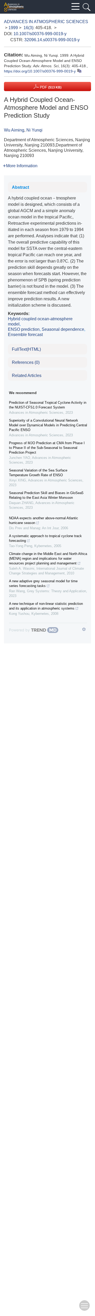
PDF (50, 87)
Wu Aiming (14, 130)
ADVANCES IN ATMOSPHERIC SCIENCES (46, 21)
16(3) (28, 27)
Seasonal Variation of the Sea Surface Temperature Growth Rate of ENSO (38, 472)
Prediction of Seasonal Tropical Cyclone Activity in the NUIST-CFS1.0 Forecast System (47, 405)
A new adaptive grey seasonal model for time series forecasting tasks (43, 583)
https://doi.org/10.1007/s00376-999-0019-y (40, 71)
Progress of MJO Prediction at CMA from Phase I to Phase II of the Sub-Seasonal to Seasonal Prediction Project (47, 447)
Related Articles (26, 375)
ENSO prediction (24, 329)
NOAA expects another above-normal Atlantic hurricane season (43, 520)
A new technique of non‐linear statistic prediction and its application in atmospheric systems (46, 606)
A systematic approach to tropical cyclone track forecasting (45, 538)
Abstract (20, 187)
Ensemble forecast (25, 334)
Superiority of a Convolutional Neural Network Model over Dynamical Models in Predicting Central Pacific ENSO (48, 425)
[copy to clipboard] (79, 70)
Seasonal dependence (63, 329)
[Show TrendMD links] (84, 629)
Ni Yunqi (34, 130)
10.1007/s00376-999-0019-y (39, 34)
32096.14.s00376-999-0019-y (52, 40)
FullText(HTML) (26, 349)
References (26, 362)
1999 (13, 27)
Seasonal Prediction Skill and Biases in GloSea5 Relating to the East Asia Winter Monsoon (46, 495)
